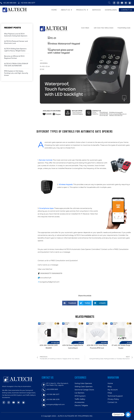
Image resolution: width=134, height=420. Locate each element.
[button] (70, 303)
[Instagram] (118, 3)
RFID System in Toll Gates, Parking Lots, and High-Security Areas (16, 73)
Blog (109, 387)
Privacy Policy (113, 399)
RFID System (80, 396)
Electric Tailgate (81, 405)
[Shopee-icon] (129, 3)
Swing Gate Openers (83, 383)
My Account (113, 390)
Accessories (79, 402)
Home (110, 383)
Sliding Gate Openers (83, 387)
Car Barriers (79, 393)
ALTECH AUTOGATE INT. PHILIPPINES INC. (75, 416)
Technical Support (115, 396)
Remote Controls (45, 160)
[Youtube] (122, 3)
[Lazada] (126, 3)
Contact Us (112, 402)
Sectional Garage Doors (84, 390)
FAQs (110, 393)
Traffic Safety (80, 399)
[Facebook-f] (114, 3)
